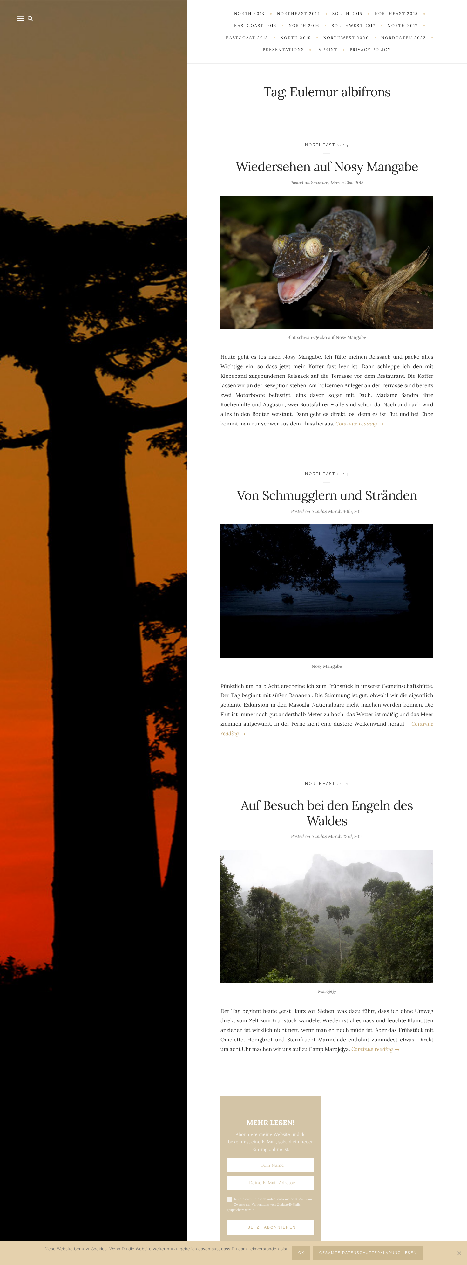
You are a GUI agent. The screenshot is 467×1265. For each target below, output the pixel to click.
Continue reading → (359, 423)
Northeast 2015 (327, 144)
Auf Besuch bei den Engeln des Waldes (327, 813)
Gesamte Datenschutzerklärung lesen (368, 1253)
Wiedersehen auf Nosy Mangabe (327, 166)
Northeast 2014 (327, 473)
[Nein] (459, 1253)
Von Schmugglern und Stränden (326, 495)
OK (301, 1253)
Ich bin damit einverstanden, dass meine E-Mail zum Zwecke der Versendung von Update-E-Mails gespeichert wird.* (269, 1204)
